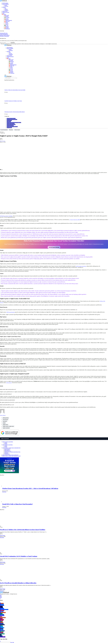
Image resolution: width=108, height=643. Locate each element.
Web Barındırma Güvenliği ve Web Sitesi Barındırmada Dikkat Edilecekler (14, 111)
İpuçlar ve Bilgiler (5, 4)
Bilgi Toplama (7, 449)
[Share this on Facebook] (1, 170)
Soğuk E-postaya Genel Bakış (7, 441)
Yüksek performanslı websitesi (12, 126)
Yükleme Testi (9, 127)
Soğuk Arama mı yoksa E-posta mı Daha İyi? (10, 454)
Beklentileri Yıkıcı (7, 450)
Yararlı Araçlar (4, 11)
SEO (5, 8)
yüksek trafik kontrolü (11, 123)
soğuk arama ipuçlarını (81, 266)
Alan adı (6, 9)
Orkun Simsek (3, 415)
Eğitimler (4, 7)
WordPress (6, 10)
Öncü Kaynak (5, 419)
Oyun (3, 13)
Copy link (12, 642)
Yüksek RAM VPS (10, 125)
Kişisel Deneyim (7, 448)
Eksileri (5, 443)
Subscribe (12, 42)
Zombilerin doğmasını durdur (12, 119)
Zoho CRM (9, 121)
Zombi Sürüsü (9, 120)
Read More (4, 491)
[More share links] (3, 170)
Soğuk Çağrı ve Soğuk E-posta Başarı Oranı (12, 451)
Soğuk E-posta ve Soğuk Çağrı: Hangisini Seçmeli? (11, 455)
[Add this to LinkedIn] (2, 170)
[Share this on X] (0, 170)
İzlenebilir (6, 452)
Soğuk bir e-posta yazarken (6, 215)
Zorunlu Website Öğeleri (11, 118)
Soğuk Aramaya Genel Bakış (7, 444)
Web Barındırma (5, 3)
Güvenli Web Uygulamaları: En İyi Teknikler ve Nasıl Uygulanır (18, 556)
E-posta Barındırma (4, 129)
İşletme (5, 5)
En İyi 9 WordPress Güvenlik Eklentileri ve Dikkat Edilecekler (18, 583)
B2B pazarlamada (11, 312)
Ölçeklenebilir (7, 453)
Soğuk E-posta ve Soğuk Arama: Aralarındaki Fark (11, 447)
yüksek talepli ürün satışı (11, 124)
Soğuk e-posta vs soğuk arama (8, 426)
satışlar (4, 422)
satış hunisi (5, 421)
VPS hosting (9, 382)
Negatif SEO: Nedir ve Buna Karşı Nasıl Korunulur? (17, 504)
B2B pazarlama (5, 417)
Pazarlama (6, 6)
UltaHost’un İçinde (5, 12)
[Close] (0, 602)
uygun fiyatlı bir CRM (75, 219)
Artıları (5, 442)
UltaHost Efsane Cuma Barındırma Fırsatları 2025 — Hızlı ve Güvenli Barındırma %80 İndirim (30, 488)
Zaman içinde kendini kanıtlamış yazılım (14, 122)
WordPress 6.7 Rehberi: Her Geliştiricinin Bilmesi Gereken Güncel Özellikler (22, 529)
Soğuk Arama (5, 424)
